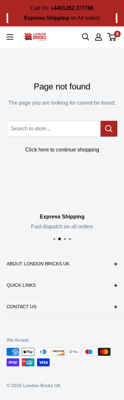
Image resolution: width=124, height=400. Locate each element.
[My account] (98, 37)
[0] (112, 37)
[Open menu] (10, 37)
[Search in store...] (109, 129)
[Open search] (85, 37)
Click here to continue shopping (62, 149)
